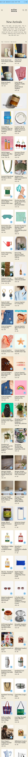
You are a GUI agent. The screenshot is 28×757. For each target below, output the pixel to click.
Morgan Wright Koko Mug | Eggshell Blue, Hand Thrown (19, 499)
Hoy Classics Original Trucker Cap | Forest (6, 742)
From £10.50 (5, 283)
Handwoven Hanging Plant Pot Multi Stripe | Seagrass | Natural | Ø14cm (7, 447)
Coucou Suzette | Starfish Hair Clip (20, 350)
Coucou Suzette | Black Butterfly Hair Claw (6, 374)
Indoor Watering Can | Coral (6, 253)
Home (2, 41)
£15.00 (17, 133)
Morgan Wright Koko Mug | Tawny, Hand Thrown (7, 498)
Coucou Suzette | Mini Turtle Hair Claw (20, 327)
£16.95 (3, 501)
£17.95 (3, 722)
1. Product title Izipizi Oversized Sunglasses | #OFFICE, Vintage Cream (20, 600)
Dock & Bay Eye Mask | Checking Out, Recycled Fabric (6, 228)
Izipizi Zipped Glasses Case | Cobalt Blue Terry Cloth (20, 574)
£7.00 (16, 527)
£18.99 (17, 259)
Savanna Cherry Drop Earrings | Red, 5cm (20, 154)
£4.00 (3, 205)
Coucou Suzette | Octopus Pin (6, 326)
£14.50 (17, 377)
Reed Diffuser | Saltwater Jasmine (20, 278)
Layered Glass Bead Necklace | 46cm (7, 177)
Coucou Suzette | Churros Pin (6, 397)
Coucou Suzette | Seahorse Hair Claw (7, 350)
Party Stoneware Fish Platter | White (7, 60)
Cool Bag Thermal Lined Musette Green (20, 718)
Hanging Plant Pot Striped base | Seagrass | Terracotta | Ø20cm (21, 421)
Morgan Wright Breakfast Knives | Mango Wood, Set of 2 (6, 474)
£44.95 (3, 698)
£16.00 (17, 157)
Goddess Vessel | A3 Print (7, 649)
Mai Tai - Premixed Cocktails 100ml (7, 572)
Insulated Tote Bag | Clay (7, 695)
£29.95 (3, 629)
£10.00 (3, 452)
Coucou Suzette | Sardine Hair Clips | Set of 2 (7, 420)
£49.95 (3, 675)
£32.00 (17, 181)
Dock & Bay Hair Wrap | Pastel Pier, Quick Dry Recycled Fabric (20, 203)
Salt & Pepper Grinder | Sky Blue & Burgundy (6, 154)
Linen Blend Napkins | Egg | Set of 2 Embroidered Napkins (6, 129)
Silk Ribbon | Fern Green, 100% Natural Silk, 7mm (6, 202)
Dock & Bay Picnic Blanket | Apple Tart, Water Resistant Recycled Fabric (20, 229)
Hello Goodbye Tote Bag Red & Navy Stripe (6, 718)
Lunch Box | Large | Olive (20, 695)
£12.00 (3, 232)
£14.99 (3, 256)
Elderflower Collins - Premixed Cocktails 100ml (7, 548)
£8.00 (3, 527)
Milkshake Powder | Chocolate (21, 649)
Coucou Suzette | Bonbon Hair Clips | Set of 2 (20, 374)
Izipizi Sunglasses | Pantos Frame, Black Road (7, 599)
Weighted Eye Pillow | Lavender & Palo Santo (21, 178)
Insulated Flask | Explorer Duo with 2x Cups (7, 672)
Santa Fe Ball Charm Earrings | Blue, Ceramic (6, 303)
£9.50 (16, 331)
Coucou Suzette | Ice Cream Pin (20, 302)
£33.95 (17, 674)
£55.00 (17, 233)
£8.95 (16, 651)
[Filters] (26, 42)
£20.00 (17, 90)
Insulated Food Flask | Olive (19, 671)
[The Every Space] (14, 10)
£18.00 (3, 307)
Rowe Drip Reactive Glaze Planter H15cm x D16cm (20, 255)
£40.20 (3, 63)
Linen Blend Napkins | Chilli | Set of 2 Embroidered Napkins (20, 85)
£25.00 (3, 746)
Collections (7, 41)
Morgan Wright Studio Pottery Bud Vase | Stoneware (20, 473)
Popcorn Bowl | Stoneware (5, 83)
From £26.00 (5, 157)
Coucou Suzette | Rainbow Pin (20, 397)
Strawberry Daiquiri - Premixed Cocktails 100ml (21, 549)
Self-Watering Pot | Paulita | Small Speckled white (7, 626)
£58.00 (17, 451)
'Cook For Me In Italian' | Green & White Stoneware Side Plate (20, 129)
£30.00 (17, 281)
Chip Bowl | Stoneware (18, 60)
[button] (23, 10)
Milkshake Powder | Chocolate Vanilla (21, 741)
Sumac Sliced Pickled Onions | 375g (6, 524)
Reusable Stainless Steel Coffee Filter (20, 625)
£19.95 (17, 722)
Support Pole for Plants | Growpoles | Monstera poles (7, 279)
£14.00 (17, 425)
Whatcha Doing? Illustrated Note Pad (20, 524)
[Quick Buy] (11, 149)
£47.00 (17, 63)
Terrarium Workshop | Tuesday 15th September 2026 (20, 447)
